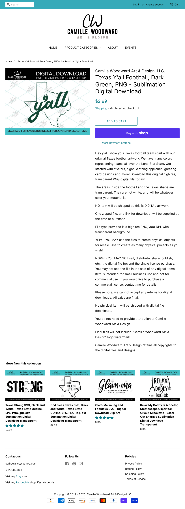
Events (130, 47)
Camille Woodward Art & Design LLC (109, 494)
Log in (136, 4)
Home (53, 47)
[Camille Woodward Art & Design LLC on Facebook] (67, 464)
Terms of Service (135, 478)
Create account (155, 4)
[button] (15, 425)
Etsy (18, 476)
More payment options (116, 143)
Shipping (101, 108)
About (113, 47)
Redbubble (22, 482)
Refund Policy (133, 468)
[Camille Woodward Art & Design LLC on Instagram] (81, 464)
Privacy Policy (133, 463)
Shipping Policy (134, 473)
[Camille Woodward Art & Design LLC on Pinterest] (74, 464)
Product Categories (82, 47)
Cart (177, 4)
